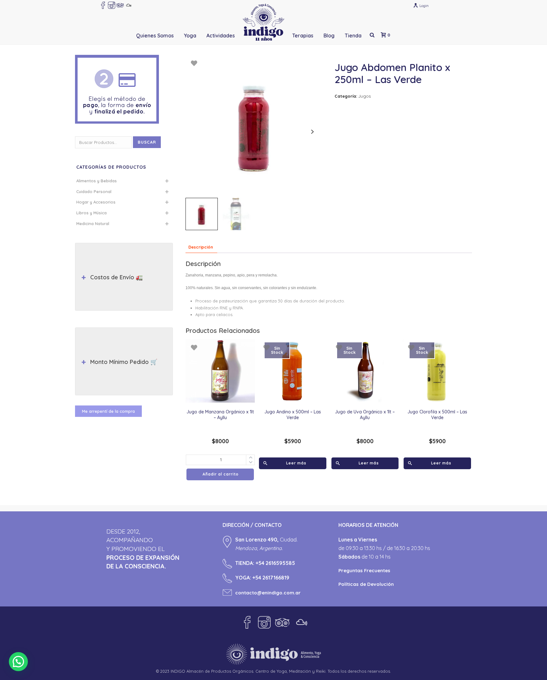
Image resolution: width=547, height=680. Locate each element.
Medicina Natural (92, 223)
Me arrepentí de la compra (108, 411)
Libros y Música (91, 212)
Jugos (364, 96)
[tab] (200, 247)
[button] (18, 661)
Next (312, 132)
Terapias (302, 35)
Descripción (200, 246)
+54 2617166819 (270, 577)
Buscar (147, 142)
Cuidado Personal (93, 191)
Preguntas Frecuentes (364, 570)
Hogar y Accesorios (96, 201)
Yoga (190, 35)
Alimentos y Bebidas (96, 180)
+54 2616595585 (275, 563)
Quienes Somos (155, 35)
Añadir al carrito (221, 474)
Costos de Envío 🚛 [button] (116, 277)
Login (424, 5)
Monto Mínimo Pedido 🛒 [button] (123, 362)
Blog (329, 35)
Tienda (353, 35)
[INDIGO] (263, 22)
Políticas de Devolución (366, 584)
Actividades (220, 35)
